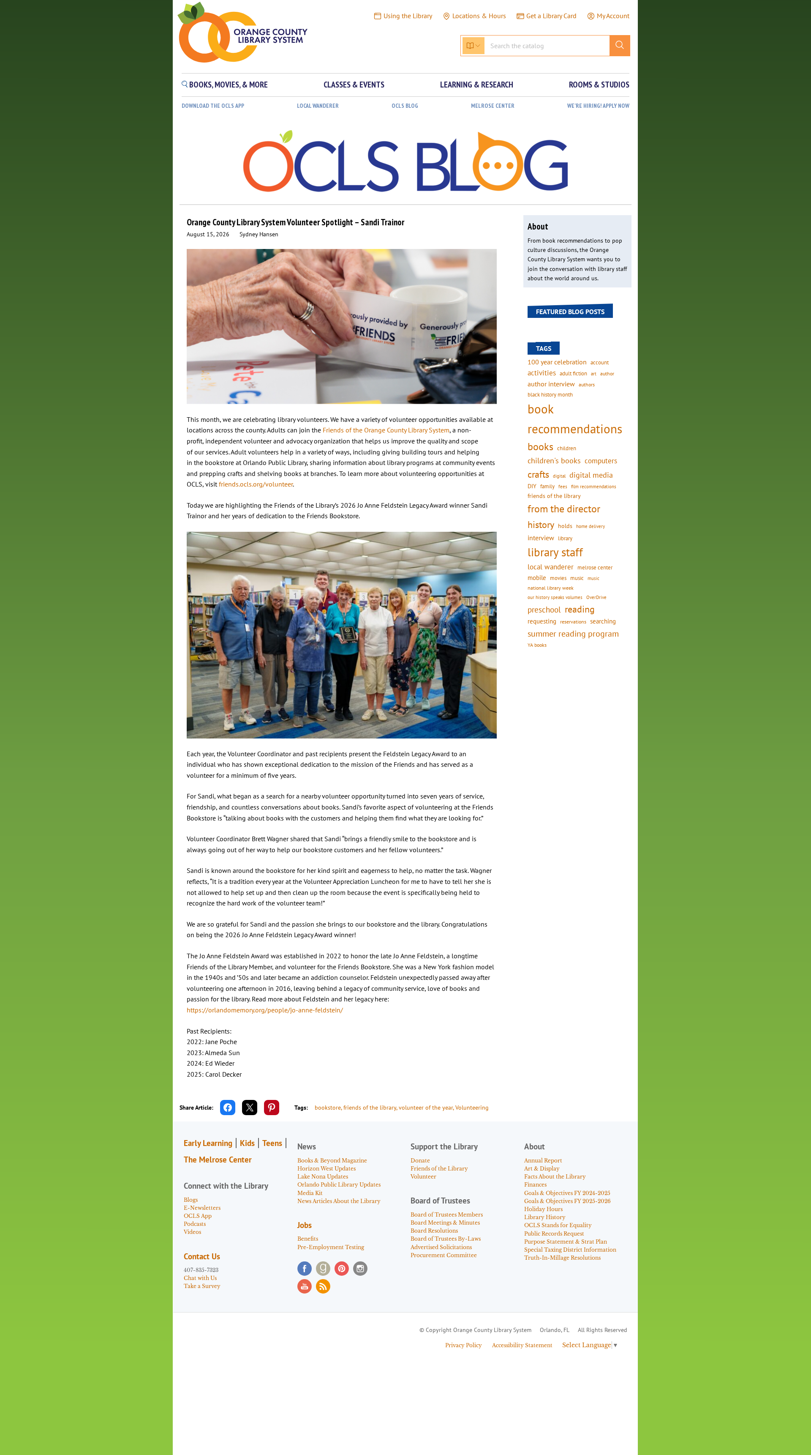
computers (601, 460)
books (540, 446)
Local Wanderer (318, 106)
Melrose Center (492, 106)
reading (580, 609)
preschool (544, 609)
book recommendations (575, 419)
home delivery (590, 526)
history (541, 524)
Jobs (304, 1225)
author (607, 373)
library (565, 538)
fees (562, 486)
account (600, 362)
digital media (591, 475)
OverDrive (596, 597)
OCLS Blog (405, 106)
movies (558, 578)
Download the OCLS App (213, 106)
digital (559, 476)
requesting (542, 621)
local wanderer (551, 567)
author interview (551, 384)
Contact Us (202, 1256)
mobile (537, 578)
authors (587, 384)
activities (542, 372)
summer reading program (573, 633)
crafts (538, 474)
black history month (550, 394)
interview (541, 537)
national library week (551, 587)
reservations (573, 621)
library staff (555, 552)
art (593, 373)
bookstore (328, 1107)
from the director (564, 508)
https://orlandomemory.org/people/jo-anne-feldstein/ (265, 1010)
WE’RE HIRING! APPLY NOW (598, 106)
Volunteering (472, 1107)
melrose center (594, 567)
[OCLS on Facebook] (304, 1268)
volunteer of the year (426, 1107)
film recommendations (593, 487)
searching (603, 621)
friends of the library (369, 1107)
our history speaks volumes (555, 597)
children (566, 448)
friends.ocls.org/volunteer (256, 484)
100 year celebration (557, 362)
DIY (532, 486)
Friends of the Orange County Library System (386, 430)
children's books (554, 460)
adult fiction (573, 373)
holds (565, 526)
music (577, 578)
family (547, 486)
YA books (537, 645)
